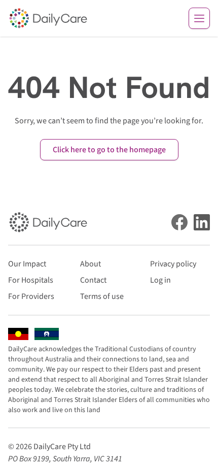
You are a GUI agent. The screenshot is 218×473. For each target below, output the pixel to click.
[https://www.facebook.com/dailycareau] (179, 222)
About (90, 263)
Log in (160, 280)
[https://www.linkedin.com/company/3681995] (202, 222)
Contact (93, 280)
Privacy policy (173, 263)
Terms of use (102, 296)
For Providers (31, 296)
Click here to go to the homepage (109, 149)
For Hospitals (30, 280)
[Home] (48, 18)
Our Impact (27, 263)
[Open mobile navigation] (199, 18)
